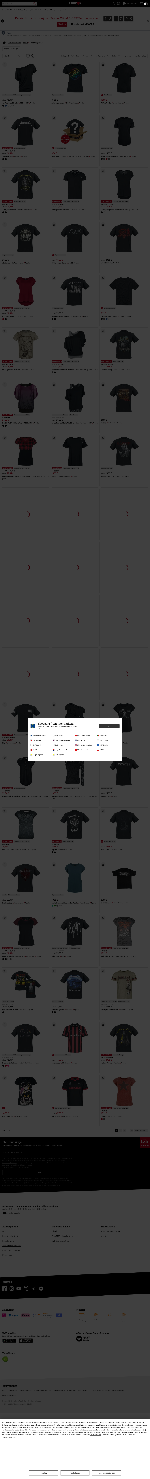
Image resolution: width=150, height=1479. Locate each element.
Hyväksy (43, 1473)
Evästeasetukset (95, 1435)
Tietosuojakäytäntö (9, 1437)
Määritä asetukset (107, 1473)
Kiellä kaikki (75, 1473)
